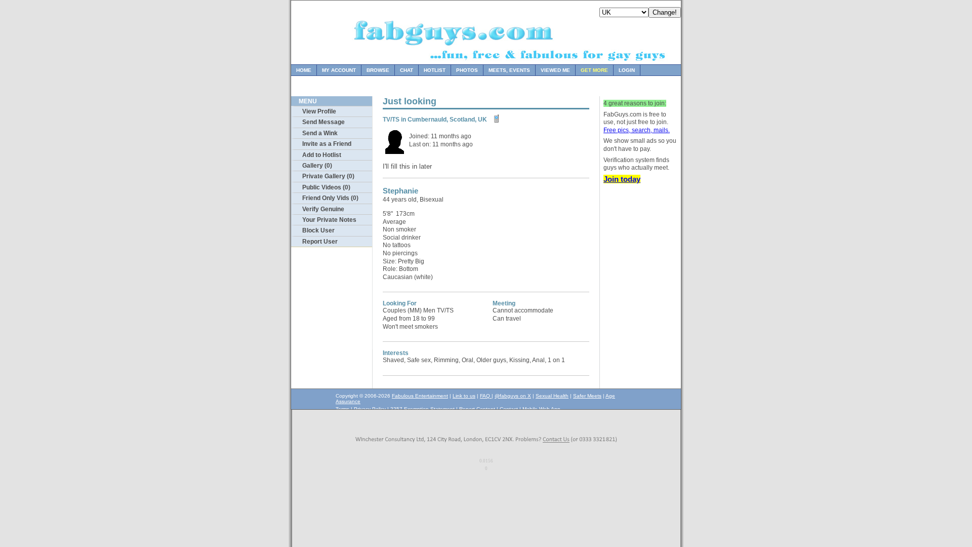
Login (627, 70)
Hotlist (435, 70)
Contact (509, 409)
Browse (378, 70)
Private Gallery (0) (328, 176)
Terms (342, 409)
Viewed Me (555, 70)
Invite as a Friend (326, 143)
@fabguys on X (513, 396)
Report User (320, 241)
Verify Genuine (323, 209)
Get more (594, 70)
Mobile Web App (541, 409)
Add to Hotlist (321, 155)
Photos (467, 70)
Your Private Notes (329, 219)
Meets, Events (509, 70)
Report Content (477, 409)
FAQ (486, 396)
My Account (339, 70)
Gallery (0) (317, 165)
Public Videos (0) (326, 187)
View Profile (319, 111)
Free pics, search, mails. (636, 130)
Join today (621, 179)
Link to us (464, 396)
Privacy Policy (370, 409)
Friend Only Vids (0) (330, 198)
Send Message (323, 122)
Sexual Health (552, 396)
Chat (406, 70)
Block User (318, 230)
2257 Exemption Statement (422, 409)
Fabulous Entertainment (420, 396)
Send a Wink (320, 133)
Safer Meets (587, 396)
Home (303, 70)
